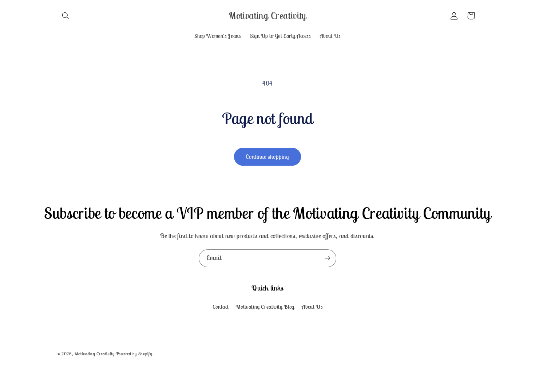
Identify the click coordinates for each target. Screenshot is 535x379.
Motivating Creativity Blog (265, 306)
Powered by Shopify (134, 353)
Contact (221, 306)
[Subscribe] (327, 258)
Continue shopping (268, 156)
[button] (66, 15)
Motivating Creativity (95, 353)
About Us (312, 306)
